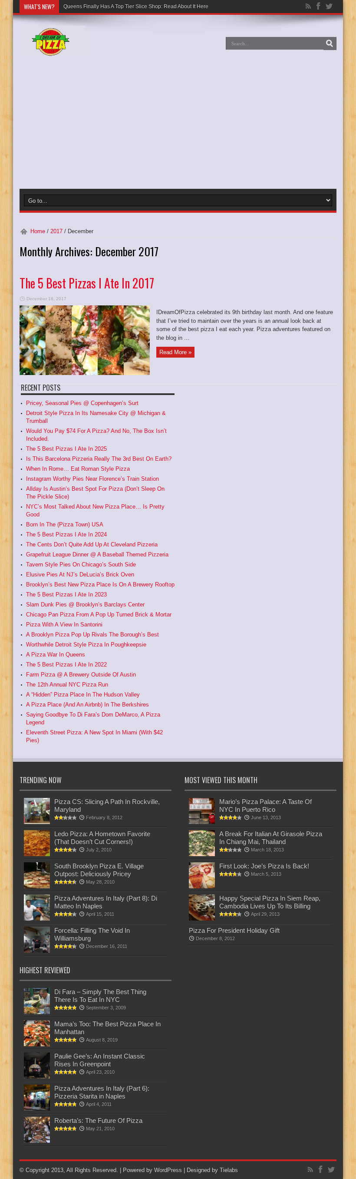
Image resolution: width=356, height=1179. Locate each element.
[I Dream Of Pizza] (52, 49)
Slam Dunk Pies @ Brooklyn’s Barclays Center (85, 604)
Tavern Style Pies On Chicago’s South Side (81, 564)
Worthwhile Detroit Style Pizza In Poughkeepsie (86, 644)
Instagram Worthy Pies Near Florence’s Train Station (92, 479)
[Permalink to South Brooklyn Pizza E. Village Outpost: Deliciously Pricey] (37, 886)
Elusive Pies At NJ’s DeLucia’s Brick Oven (80, 574)
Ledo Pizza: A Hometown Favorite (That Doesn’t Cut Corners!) (102, 837)
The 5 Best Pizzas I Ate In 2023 (66, 594)
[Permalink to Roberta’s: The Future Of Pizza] (37, 1141)
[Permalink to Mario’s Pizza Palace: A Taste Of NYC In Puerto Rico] (202, 822)
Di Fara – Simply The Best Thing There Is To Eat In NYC (100, 995)
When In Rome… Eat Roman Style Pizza (78, 469)
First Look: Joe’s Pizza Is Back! (264, 866)
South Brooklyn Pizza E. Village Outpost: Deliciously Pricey (99, 870)
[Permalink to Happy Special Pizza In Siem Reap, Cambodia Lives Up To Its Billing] (202, 918)
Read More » (175, 352)
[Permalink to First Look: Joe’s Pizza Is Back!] (202, 886)
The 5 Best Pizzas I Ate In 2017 (87, 283)
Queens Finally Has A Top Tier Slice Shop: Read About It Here (135, 6)
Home (37, 231)
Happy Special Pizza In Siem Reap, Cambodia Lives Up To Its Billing (269, 902)
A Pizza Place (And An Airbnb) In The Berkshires (87, 704)
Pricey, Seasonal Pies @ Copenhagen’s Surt (82, 403)
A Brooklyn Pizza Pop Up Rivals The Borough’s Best (92, 634)
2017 (56, 231)
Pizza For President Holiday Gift (234, 930)
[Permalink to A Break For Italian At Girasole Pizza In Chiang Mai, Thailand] (202, 854)
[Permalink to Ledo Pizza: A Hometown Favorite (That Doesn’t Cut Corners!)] (37, 854)
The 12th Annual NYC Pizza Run (67, 684)
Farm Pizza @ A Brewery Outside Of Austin (81, 674)
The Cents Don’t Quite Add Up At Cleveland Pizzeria (92, 544)
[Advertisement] (110, 123)
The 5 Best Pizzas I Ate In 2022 (66, 664)
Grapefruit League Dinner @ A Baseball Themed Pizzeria (97, 554)
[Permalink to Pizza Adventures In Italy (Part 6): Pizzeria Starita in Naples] (37, 1108)
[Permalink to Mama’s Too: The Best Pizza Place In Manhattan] (37, 1044)
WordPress (168, 1170)
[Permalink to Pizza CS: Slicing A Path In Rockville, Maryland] (37, 822)
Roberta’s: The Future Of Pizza (98, 1120)
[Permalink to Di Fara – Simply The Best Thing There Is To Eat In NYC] (37, 1012)
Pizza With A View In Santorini (64, 624)
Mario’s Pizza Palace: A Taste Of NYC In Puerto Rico (265, 805)
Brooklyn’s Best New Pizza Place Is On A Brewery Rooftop (100, 584)
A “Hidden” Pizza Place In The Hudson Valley (83, 694)
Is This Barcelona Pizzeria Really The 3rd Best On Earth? (98, 459)
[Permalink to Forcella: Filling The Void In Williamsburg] (37, 951)
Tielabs (229, 1170)
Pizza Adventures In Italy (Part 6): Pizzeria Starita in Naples (101, 1092)
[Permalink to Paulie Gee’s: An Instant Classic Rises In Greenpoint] (37, 1076)
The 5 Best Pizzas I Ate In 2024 (66, 534)
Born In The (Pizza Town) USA (64, 524)
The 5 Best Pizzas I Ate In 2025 (66, 448)
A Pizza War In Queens (55, 654)
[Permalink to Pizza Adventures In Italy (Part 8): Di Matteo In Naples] (37, 918)
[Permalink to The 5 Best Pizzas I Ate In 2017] (85, 373)
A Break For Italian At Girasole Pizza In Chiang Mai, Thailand (270, 837)
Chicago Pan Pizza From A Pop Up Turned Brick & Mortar (98, 614)
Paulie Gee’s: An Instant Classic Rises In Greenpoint (99, 1060)
